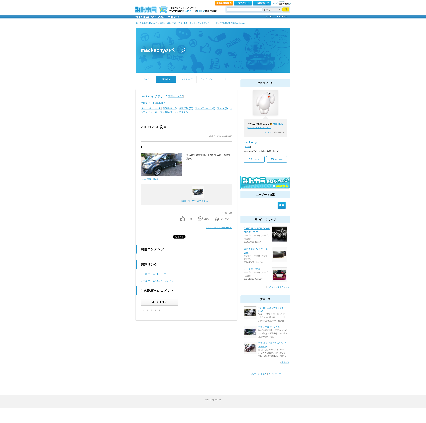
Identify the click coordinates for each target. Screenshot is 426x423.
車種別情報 (165, 23)
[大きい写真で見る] (149, 179)
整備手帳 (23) (170, 108)
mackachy (250, 142)
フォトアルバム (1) (205, 108)
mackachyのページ (163, 50)
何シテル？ (268, 132)
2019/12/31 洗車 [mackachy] (232, 23)
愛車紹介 (166, 79)
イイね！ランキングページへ (219, 227)
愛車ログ (160, 103)
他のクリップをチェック (278, 287)
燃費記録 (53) (186, 108)
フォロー (254, 159)
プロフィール (148, 103)
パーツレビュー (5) (151, 108)
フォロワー (277, 159)
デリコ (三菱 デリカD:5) (269, 327)
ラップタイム (207, 79)
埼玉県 (247, 147)
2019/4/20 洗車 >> (200, 201)
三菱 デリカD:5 (175, 96)
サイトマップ (275, 374)
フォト (193, 23)
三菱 (174, 23)
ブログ (146, 79)
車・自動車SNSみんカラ (147, 23)
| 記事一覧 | (186, 201)
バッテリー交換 (252, 269)
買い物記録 (166, 112)
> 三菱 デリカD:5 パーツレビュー (158, 281)
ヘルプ (274, 3)
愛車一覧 (285, 362)
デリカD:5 (182, 23)
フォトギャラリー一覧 (208, 23)
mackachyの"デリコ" (154, 96)
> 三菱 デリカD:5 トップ (153, 274)
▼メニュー (227, 79)
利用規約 (262, 374)
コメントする (159, 301)
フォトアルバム (187, 79)
